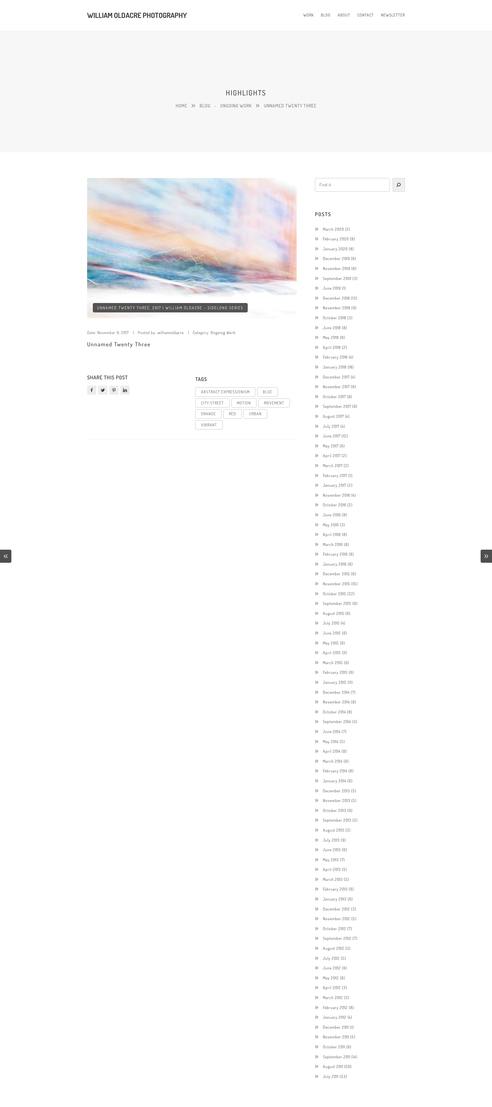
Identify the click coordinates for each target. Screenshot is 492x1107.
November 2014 (336, 701)
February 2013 (335, 889)
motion (244, 402)
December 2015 (336, 573)
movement (274, 402)
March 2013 (333, 879)
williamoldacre (170, 332)
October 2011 (334, 1046)
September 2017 (337, 406)
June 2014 (332, 731)
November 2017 (336, 386)
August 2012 (333, 948)
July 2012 (331, 958)
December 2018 (336, 298)
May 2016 (331, 524)
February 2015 (335, 672)
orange (208, 413)
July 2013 (331, 840)
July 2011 (331, 1076)
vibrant (209, 424)
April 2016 (332, 534)
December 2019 (336, 258)
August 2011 (333, 1066)
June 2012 (332, 967)
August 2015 (333, 613)
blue (267, 391)
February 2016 (335, 554)
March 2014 (333, 761)
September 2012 (337, 938)
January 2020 (335, 248)
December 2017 (336, 377)
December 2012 (336, 909)
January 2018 (335, 367)
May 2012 (331, 977)
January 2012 (335, 1017)
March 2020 (333, 229)
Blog (205, 106)
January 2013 (335, 899)
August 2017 (333, 416)
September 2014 (337, 721)
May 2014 (331, 741)
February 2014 (335, 770)
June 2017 (332, 435)
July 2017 (331, 426)
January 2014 (334, 780)
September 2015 (337, 603)
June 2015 (332, 633)
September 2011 (336, 1056)
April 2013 (332, 869)
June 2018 (332, 327)
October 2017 (334, 396)
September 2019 (337, 278)
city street (212, 402)
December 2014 (336, 692)
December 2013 (336, 790)
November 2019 (336, 268)
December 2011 (336, 1027)
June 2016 (332, 514)
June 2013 (332, 849)
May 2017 (331, 445)
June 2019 (332, 288)
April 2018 (332, 347)
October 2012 (334, 928)
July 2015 (331, 623)
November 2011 (336, 1036)
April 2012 (332, 987)
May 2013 (331, 859)
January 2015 (335, 682)
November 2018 (336, 307)
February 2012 (335, 1007)
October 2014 (334, 711)
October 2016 (334, 504)
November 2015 (336, 583)
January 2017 (334, 485)
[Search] (399, 185)
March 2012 (333, 997)
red (232, 413)
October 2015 (334, 593)
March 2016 (333, 544)
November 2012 (336, 918)
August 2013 (333, 830)
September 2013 (337, 820)
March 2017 (333, 465)
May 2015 (331, 643)
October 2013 (334, 810)
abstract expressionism (225, 391)
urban (255, 413)
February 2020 (336, 238)
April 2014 (332, 751)
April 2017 (332, 455)
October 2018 (334, 317)
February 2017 (335, 475)
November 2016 (336, 495)
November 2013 (336, 800)
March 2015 (333, 662)
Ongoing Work (223, 332)
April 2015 (332, 652)
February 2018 (335, 357)
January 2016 (335, 564)
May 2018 (331, 337)
